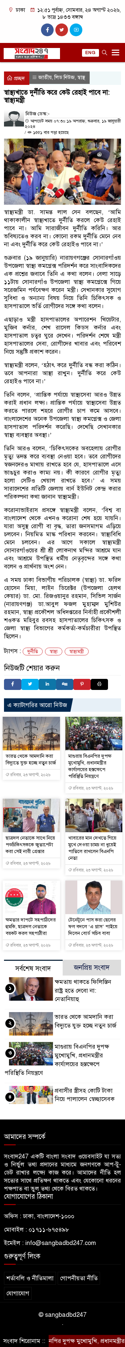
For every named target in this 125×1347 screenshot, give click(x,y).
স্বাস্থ (81, 77)
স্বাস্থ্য (54, 651)
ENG (90, 52)
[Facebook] (12, 684)
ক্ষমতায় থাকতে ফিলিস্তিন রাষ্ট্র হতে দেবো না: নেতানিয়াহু (83, 990)
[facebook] (47, 29)
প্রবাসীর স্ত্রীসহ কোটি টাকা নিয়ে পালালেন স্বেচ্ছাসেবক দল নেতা (85, 1099)
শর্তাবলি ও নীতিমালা (30, 1278)
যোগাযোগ (17, 1293)
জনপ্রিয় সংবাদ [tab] (92, 967)
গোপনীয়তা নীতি (79, 1278)
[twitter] (61, 29)
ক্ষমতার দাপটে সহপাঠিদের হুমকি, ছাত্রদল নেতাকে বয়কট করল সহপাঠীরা (31, 926)
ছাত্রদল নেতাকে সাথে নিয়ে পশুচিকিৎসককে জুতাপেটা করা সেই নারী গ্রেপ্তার (30, 844)
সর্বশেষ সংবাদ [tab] (33, 968)
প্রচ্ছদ (19, 78)
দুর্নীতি (32, 651)
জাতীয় (45, 77)
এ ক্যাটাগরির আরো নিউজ (37, 705)
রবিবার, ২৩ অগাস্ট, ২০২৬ (29, 774)
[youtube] (76, 29)
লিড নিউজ (64, 77)
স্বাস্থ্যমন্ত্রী (76, 651)
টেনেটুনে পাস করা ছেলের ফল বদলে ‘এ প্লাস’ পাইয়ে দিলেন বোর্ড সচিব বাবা (92, 926)
